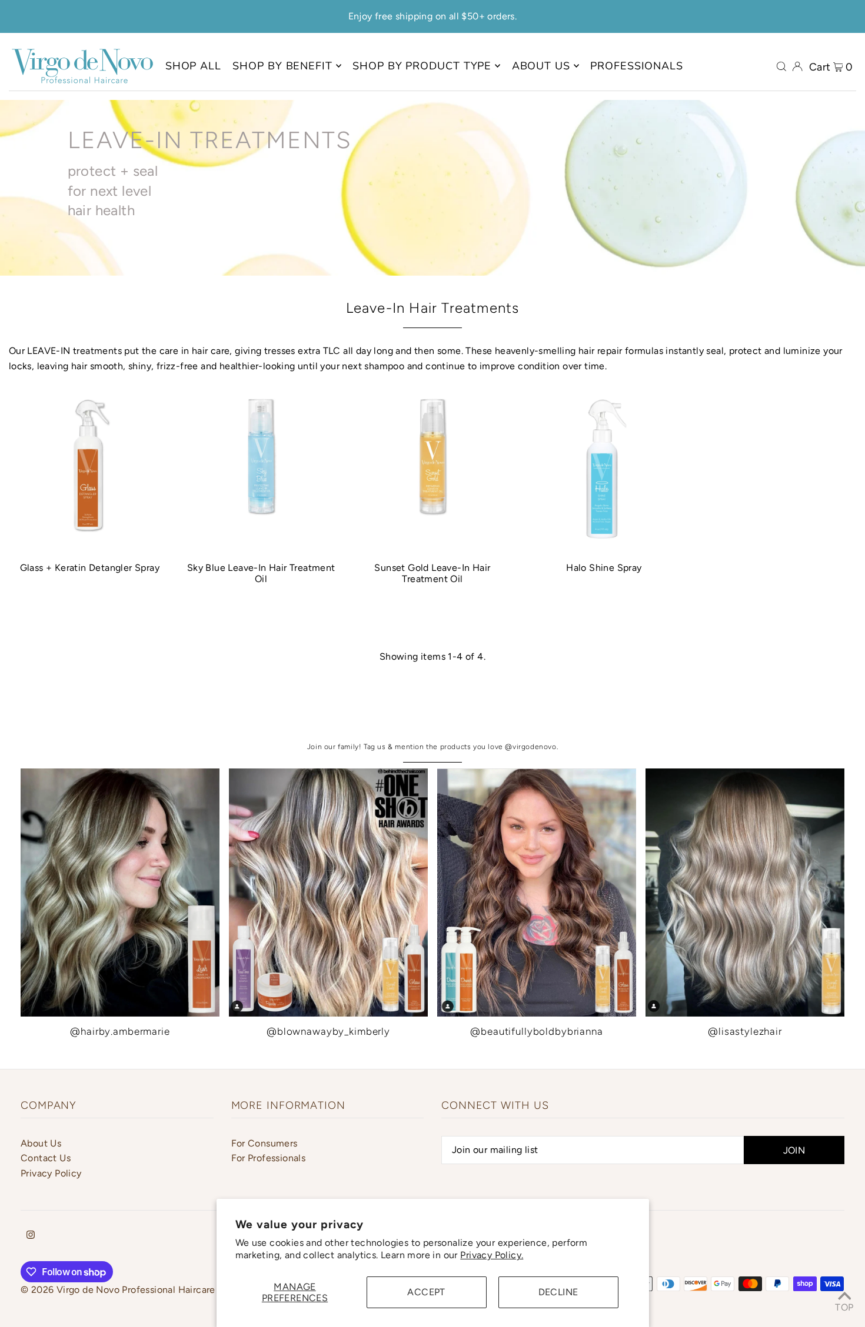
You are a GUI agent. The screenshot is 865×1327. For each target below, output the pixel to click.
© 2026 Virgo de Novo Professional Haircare (118, 1289)
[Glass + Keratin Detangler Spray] (90, 472)
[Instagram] (30, 1236)
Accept (426, 1292)
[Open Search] (781, 66)
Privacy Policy (51, 1173)
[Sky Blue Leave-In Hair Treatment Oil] (261, 472)
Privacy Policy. (491, 1255)
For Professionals (268, 1158)
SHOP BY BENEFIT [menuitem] (282, 66)
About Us (41, 1143)
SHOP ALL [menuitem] (193, 66)
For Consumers (264, 1143)
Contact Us (46, 1158)
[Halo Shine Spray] (604, 472)
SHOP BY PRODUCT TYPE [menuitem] (421, 66)
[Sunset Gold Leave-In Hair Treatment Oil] (432, 472)
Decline (558, 1292)
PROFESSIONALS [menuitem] (636, 66)
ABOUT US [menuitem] (541, 66)
